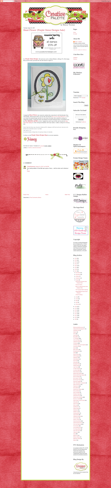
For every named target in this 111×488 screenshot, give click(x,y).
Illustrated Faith (76, 363)
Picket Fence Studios (77, 389)
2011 (76, 315)
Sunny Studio (76, 417)
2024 (76, 258)
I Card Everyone (31, 166)
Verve (74, 433)
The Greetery (76, 425)
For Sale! (75, 34)
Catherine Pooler (76, 341)
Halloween (75, 357)
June (77, 298)
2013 (76, 311)
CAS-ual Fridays (76, 340)
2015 (76, 308)
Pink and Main (76, 390)
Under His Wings (79, 294)
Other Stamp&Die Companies (79, 382)
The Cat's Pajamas (77, 424)
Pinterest (75, 59)
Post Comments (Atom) (35, 197)
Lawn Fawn (75, 367)
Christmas (75, 343)
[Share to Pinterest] (50, 146)
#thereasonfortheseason (78, 327)
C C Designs (76, 338)
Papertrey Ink (76, 386)
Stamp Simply (76, 408)
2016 (76, 306)
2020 (76, 265)
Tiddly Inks (75, 432)
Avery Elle (75, 335)
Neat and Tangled (77, 381)
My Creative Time (76, 378)
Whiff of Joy (75, 435)
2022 (76, 262)
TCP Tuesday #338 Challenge (82, 289)
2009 (76, 319)
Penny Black (75, 387)
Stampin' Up (75, 411)
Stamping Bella (76, 413)
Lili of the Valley (76, 370)
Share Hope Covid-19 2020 (79, 400)
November (78, 274)
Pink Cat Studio (76, 392)
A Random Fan (76, 330)
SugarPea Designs (77, 416)
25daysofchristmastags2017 (79, 328)
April (77, 302)
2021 (76, 263)
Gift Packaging (76, 355)
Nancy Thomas (78, 41)
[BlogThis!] (46, 146)
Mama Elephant (76, 371)
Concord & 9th (76, 346)
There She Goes (76, 430)
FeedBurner (83, 122)
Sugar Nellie (75, 414)
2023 (76, 260)
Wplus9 (74, 440)
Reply (28, 171)
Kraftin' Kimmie (76, 365)
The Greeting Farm (77, 427)
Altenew (75, 332)
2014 (76, 310)
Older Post (67, 194)
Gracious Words (79, 284)
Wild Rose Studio (76, 438)
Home (46, 194)
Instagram (75, 57)
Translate (83, 97)
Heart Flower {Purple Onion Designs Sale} (44, 30)
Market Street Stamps (77, 373)
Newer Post (26, 194)
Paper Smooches (76, 384)
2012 (76, 313)
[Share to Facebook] (49, 146)
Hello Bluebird (76, 359)
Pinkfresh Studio (76, 394)
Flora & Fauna (76, 354)
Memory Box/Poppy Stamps (79, 375)
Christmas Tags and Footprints (79, 344)
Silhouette (75, 402)
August (77, 279)
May (77, 300)
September (78, 278)
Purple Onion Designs (31, 59)
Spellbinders (76, 406)
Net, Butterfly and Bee (31, 121)
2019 (76, 267)
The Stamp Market (77, 429)
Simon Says (75, 403)
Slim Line (75, 405)
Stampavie (75, 410)
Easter (74, 348)
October (77, 276)
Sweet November (76, 421)
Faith (74, 352)
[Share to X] (47, 146)
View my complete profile (80, 49)
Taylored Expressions (77, 422)
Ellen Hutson (76, 349)
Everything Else (76, 351)
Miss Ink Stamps (76, 376)
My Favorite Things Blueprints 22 (59, 116)
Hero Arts (75, 360)
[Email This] (45, 146)
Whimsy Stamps (76, 437)
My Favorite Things (77, 379)
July (77, 297)
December (78, 272)
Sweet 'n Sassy (76, 419)
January (77, 304)
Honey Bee (75, 362)
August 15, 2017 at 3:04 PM (42, 166)
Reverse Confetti (76, 398)
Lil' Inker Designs (76, 368)
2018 (76, 269)
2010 (76, 317)
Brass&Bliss (75, 336)
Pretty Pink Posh (76, 395)
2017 (76, 271)
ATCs (74, 333)
